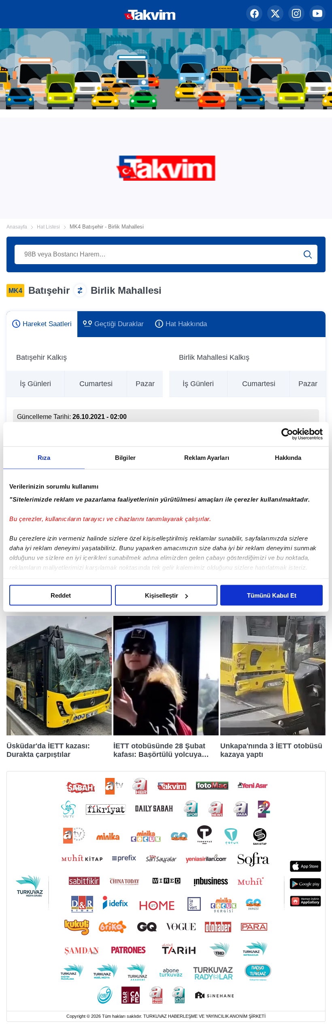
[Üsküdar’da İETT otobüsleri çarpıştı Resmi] (59, 733)
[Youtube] (317, 14)
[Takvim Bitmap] (124, 14)
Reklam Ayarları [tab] (206, 457)
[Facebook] (254, 14)
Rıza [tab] (44, 457)
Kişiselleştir (161, 595)
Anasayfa (16, 227)
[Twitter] (275, 14)
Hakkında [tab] (288, 457)
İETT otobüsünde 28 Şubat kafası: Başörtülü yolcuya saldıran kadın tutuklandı (159, 750)
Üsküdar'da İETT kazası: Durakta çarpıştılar (48, 750)
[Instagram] (296, 14)
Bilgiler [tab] (125, 457)
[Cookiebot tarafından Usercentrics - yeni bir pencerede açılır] (287, 434)
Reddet (61, 595)
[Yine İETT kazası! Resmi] (273, 733)
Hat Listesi (48, 227)
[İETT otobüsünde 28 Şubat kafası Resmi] (166, 733)
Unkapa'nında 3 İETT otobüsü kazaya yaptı (271, 750)
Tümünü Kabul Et (271, 595)
